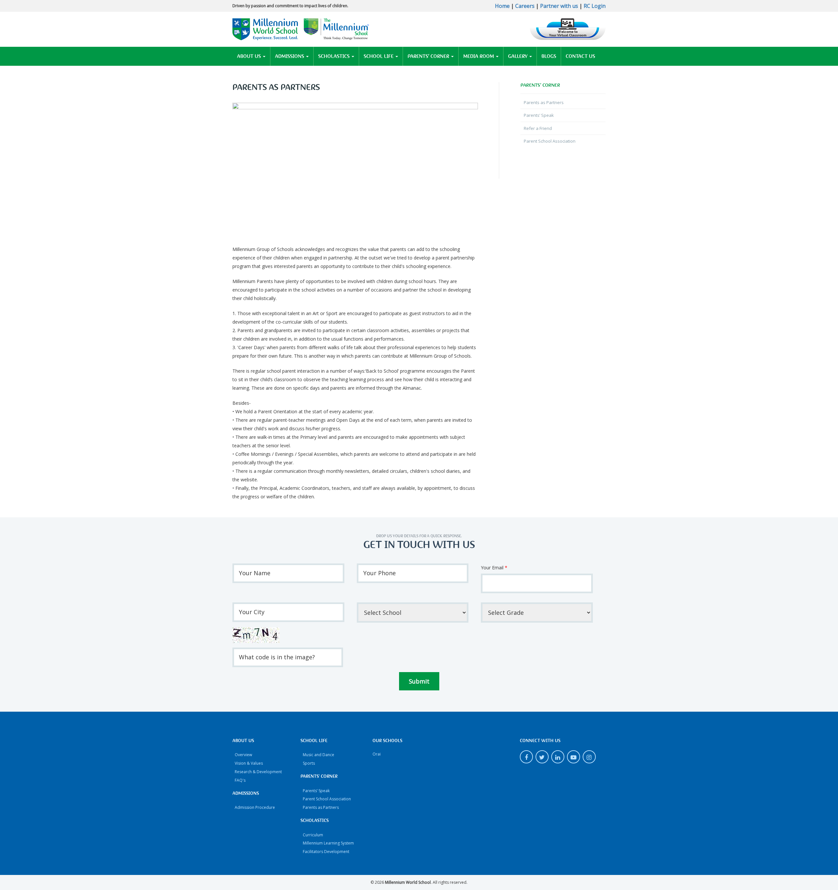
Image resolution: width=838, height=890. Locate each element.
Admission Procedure (255, 807)
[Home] (301, 29)
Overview (243, 754)
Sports (309, 763)
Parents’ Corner (429, 56)
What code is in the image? (277, 657)
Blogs (548, 56)
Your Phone (379, 573)
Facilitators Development (326, 851)
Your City (251, 612)
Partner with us (559, 5)
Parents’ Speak (539, 115)
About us (249, 56)
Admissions (290, 56)
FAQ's (240, 780)
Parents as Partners (544, 102)
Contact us (580, 56)
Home (502, 5)
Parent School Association (549, 141)
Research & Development (258, 771)
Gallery (518, 56)
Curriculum (313, 835)
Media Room (479, 56)
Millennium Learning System (328, 843)
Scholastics (334, 56)
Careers (525, 5)
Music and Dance (318, 754)
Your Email (494, 567)
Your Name (254, 573)
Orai (377, 754)
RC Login (595, 5)
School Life (379, 56)
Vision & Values (249, 763)
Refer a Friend (538, 128)
